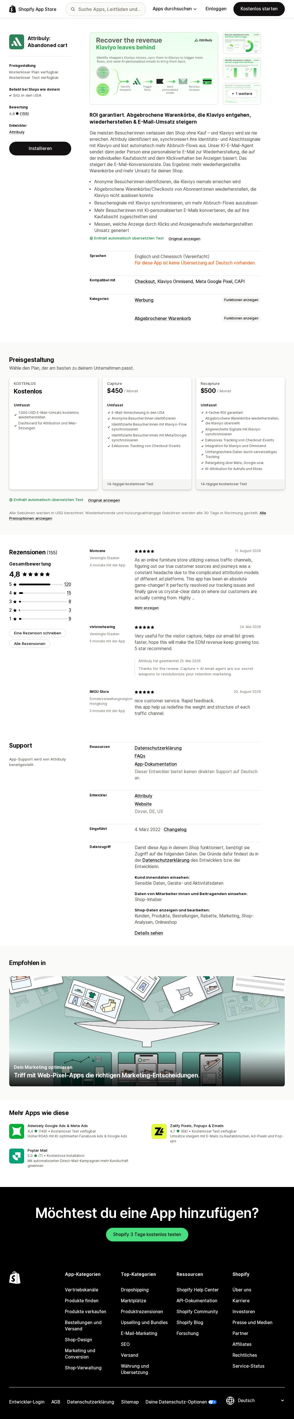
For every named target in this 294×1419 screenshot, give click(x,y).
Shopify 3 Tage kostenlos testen (147, 1234)
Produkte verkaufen (85, 1311)
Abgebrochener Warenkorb (163, 318)
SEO (125, 1344)
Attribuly (16, 132)
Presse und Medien (252, 1322)
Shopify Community (197, 1311)
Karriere (241, 1300)
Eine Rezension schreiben (37, 633)
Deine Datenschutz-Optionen (176, 1402)
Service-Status (248, 1366)
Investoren (244, 1311)
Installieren (40, 148)
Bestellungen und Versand (83, 1326)
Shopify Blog (190, 1322)
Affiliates (242, 1344)
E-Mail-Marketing (139, 1333)
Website (143, 804)
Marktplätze (133, 1300)
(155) (24, 113)
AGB (55, 1402)
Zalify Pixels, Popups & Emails (197, 1125)
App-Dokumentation (156, 764)
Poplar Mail (37, 1150)
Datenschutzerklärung (158, 748)
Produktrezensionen (142, 1311)
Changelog (175, 829)
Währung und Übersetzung (135, 1369)
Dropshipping (135, 1290)
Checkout (145, 281)
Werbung (144, 300)
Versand (129, 1355)
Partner (240, 1333)
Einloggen (216, 8)
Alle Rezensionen (29, 643)
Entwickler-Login (27, 1402)
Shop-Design (78, 1339)
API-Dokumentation (197, 1300)
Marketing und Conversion (80, 1354)
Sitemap (130, 1402)
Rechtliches (245, 1355)
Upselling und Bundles (144, 1322)
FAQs (140, 756)
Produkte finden (81, 1300)
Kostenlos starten (259, 8)
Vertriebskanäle (81, 1290)
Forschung (188, 1333)
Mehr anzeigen (147, 608)
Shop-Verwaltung (83, 1368)
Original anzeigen (184, 238)
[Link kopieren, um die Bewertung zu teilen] (109, 551)
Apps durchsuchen (172, 8)
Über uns (242, 1290)
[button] (75, 1131)
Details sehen (149, 933)
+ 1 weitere (242, 93)
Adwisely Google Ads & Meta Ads (58, 1125)
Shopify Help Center (198, 1290)
